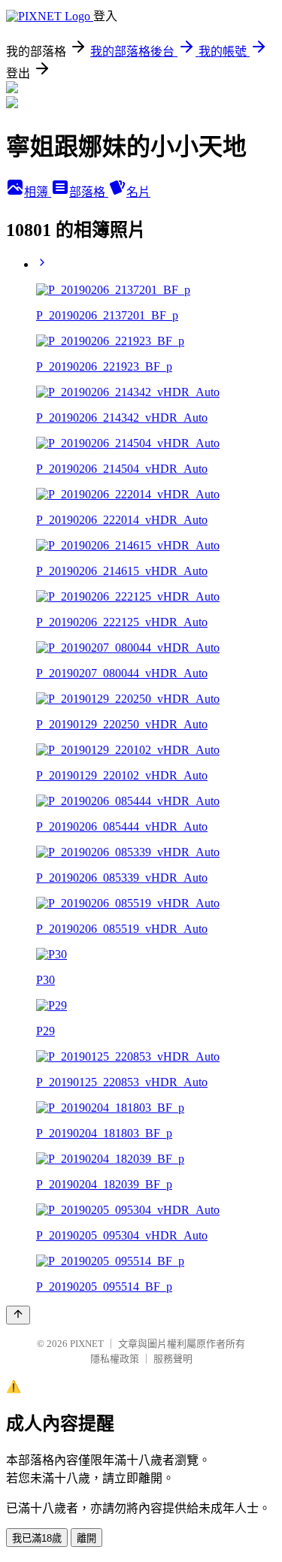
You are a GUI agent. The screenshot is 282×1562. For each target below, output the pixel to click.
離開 (86, 1538)
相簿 (37, 192)
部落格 (88, 192)
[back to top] (18, 1315)
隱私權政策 (114, 1358)
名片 (138, 192)
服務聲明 (173, 1358)
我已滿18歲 (37, 1538)
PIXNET (87, 1343)
